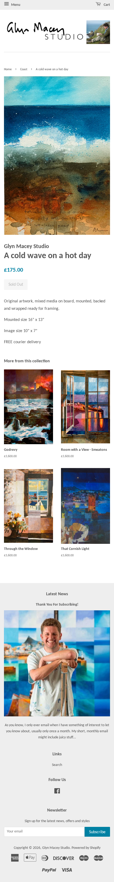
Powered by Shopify (86, 848)
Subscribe (97, 832)
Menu (15, 5)
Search (57, 765)
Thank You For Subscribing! (57, 604)
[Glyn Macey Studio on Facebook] (57, 792)
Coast (23, 69)
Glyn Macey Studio (56, 848)
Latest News (57, 594)
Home (8, 69)
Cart (106, 5)
